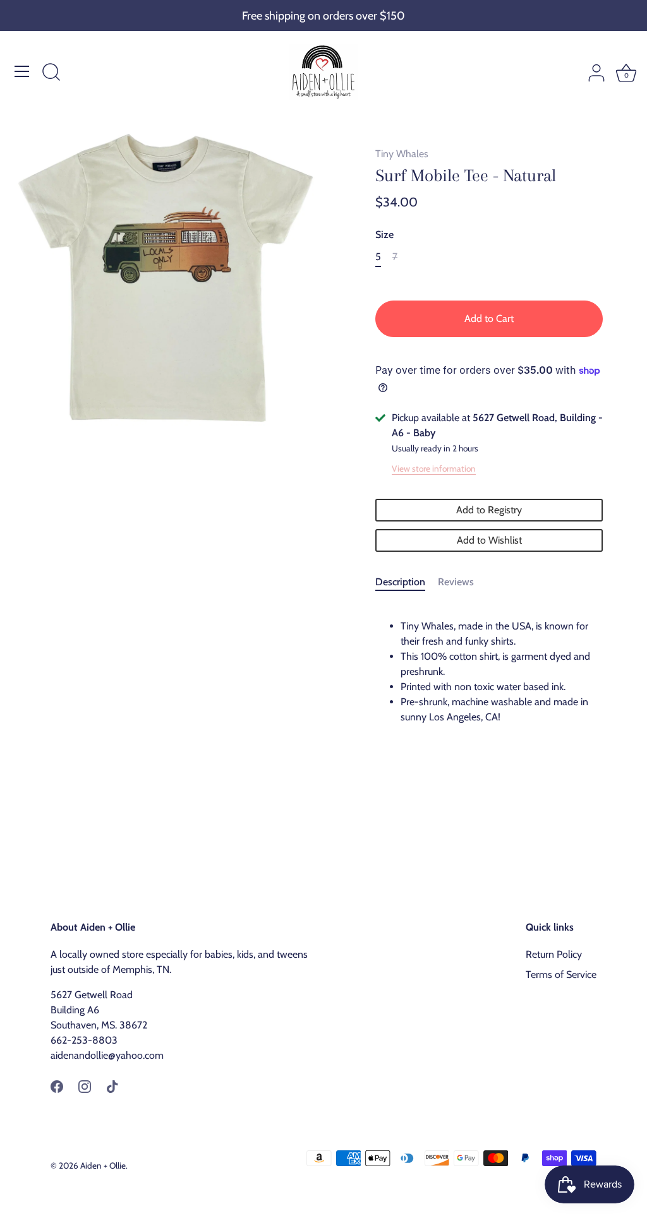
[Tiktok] (112, 1086)
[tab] (406, 582)
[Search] (51, 73)
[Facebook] (57, 1086)
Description (400, 582)
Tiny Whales (401, 154)
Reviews (456, 582)
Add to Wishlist (489, 540)
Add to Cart (489, 319)
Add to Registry (489, 510)
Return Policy (554, 954)
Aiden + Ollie (103, 1165)
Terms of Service (561, 975)
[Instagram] (84, 1086)
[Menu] (22, 71)
